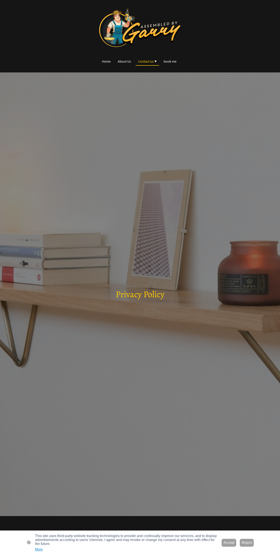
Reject (247, 542)
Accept (229, 542)
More (39, 549)
